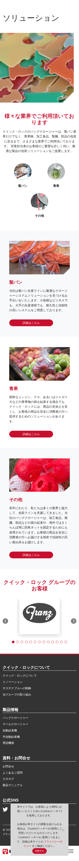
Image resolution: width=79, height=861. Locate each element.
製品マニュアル (13, 785)
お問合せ (8, 766)
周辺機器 (8, 743)
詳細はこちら (31, 322)
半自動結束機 (11, 736)
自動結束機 (10, 730)
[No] (63, 830)
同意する (39, 851)
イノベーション (13, 682)
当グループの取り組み (17, 694)
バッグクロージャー (15, 717)
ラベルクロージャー (15, 724)
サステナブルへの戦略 (17, 688)
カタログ (8, 778)
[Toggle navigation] (71, 851)
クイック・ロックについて (20, 675)
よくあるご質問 (13, 772)
